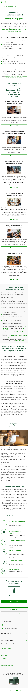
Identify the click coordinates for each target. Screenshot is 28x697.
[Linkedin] (20, 690)
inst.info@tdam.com (9, 337)
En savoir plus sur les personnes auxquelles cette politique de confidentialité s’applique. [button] (14, 30)
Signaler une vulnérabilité (15, 560)
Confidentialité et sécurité (7, 648)
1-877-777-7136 (12, 322)
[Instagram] (13, 690)
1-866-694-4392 (20, 331)
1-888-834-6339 (22, 335)
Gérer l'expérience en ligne (7, 665)
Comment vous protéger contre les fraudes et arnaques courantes (17, 532)
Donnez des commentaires (10, 628)
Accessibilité (4, 655)
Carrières (3, 662)
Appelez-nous (7, 621)
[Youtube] (17, 690)
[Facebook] (10, 690)
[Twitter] (7, 690)
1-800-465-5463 (19, 340)
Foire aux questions (14, 569)
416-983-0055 (14, 335)
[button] (14, 125)
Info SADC (3, 658)
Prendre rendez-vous (9, 625)
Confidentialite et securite (9, 6)
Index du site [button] (4, 668)
